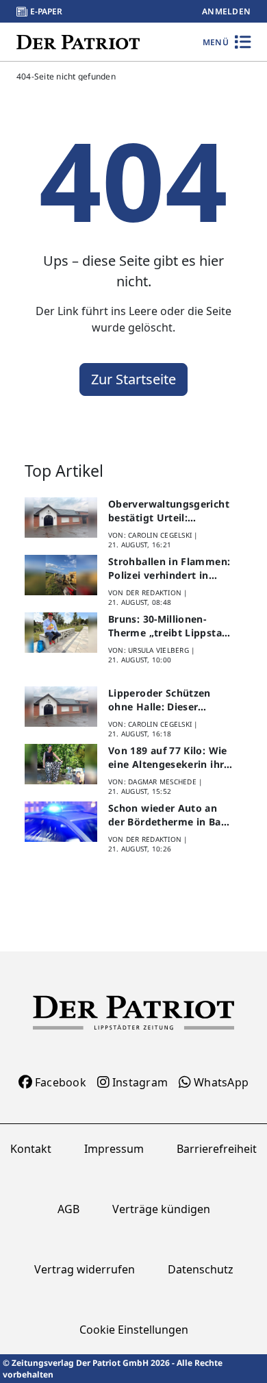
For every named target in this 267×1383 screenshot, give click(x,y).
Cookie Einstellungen (133, 1329)
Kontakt (30, 1148)
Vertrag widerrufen (84, 1269)
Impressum (114, 1148)
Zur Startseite (133, 379)
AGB (68, 1209)
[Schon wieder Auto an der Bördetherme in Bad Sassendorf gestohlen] (61, 822)
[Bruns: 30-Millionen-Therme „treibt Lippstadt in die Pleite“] (61, 632)
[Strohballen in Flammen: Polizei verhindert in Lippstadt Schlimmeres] (61, 575)
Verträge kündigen (161, 1209)
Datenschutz (200, 1269)
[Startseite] (78, 41)
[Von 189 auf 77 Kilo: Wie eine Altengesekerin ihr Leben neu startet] (61, 764)
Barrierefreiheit (217, 1148)
